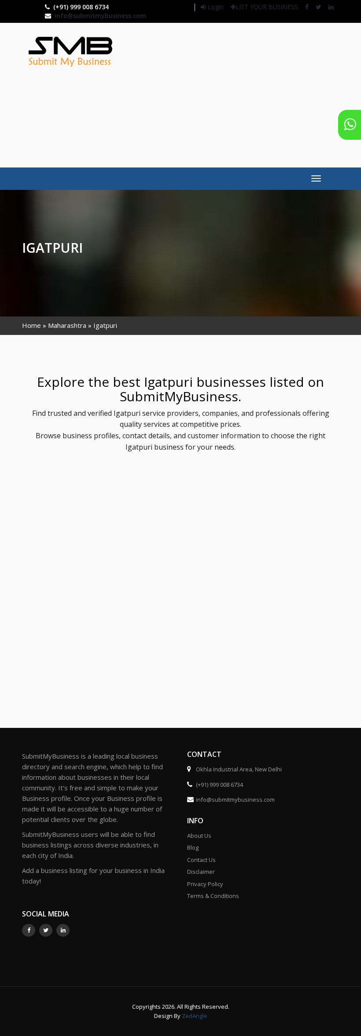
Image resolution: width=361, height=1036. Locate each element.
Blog (193, 847)
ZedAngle (193, 1016)
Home (31, 325)
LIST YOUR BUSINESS (267, 7)
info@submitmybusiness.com (100, 15)
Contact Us (201, 860)
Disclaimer (201, 872)
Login (215, 7)
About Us (199, 836)
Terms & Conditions (213, 896)
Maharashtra (67, 325)
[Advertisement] (247, 94)
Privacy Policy (205, 884)
